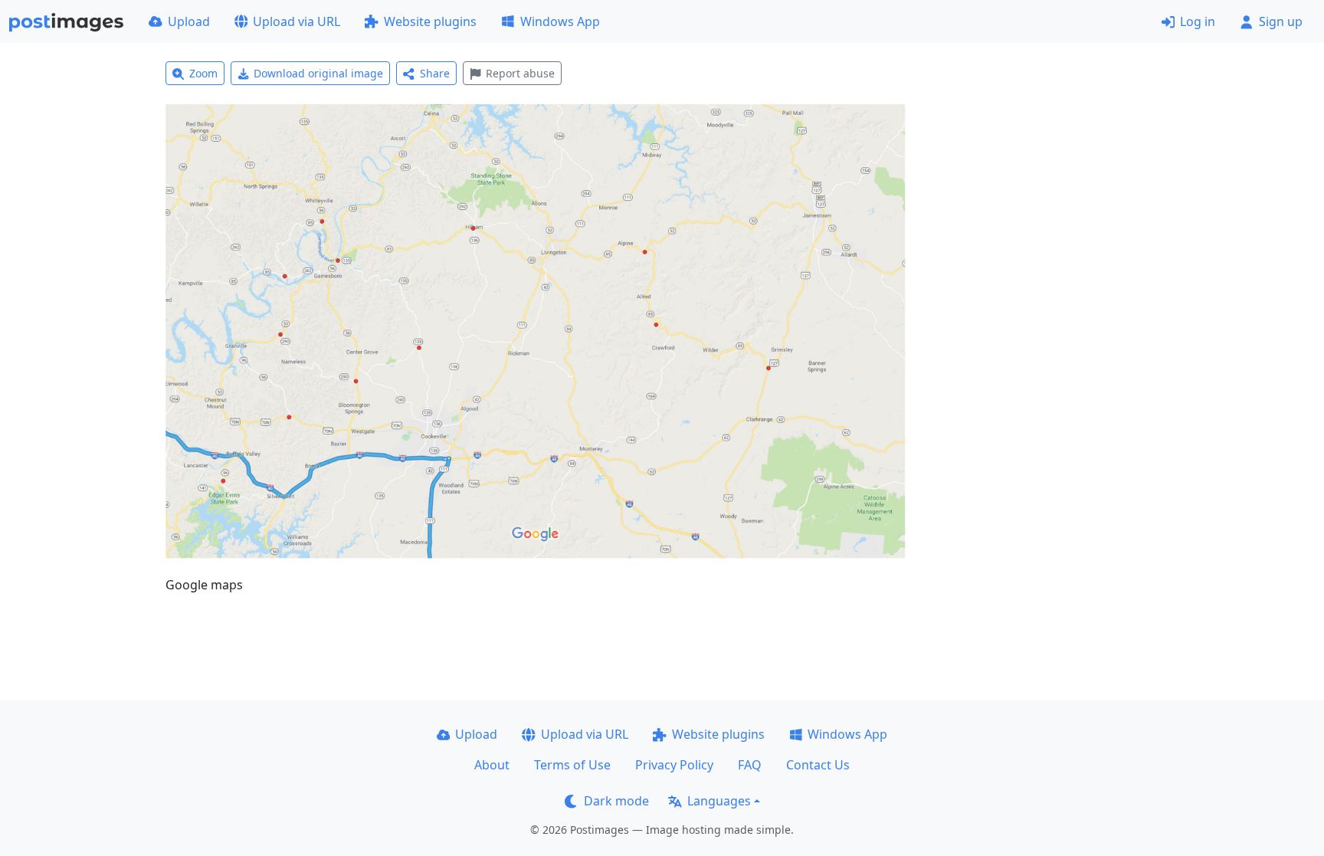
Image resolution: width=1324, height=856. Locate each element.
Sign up (1281, 21)
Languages (719, 800)
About (492, 764)
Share (435, 73)
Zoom (203, 73)
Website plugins (430, 21)
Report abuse (520, 73)
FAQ (750, 764)
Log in (1197, 21)
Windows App (560, 21)
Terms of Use (572, 764)
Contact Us (818, 764)
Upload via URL (296, 21)
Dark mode (616, 800)
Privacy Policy (674, 764)
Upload (189, 21)
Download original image (318, 73)
